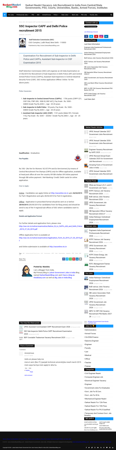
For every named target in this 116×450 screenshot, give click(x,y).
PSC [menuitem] (33, 15)
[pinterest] (96, 36)
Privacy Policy (23, 439)
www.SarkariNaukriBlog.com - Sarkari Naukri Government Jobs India (92, 442)
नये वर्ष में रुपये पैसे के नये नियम (90, 422)
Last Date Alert (92, 323)
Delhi (56, 253)
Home (20, 22)
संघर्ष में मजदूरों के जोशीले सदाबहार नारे (104, 423)
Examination (62, 253)
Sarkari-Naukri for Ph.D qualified (97, 410)
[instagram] (101, 36)
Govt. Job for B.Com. (93, 391)
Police (76, 253)
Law (86, 352)
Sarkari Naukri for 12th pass (96, 402)
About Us (9, 439)
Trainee (88, 366)
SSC (24, 22)
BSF (24, 253)
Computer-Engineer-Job (94, 377)
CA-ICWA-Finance (91, 337)
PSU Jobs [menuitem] (84, 15)
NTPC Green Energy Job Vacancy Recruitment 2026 (94, 94)
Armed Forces (90, 333)
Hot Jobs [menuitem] (11, 15)
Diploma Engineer (92, 341)
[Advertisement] (10, 49)
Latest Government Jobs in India (62, 272)
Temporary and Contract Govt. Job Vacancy (97, 414)
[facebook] (86, 36)
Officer (87, 359)
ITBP (73, 253)
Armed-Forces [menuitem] (46, 15)
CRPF (52, 253)
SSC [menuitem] (38, 15)
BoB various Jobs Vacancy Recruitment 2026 (98, 58)
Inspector (68, 253)
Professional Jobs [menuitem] (22, 15)
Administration (90, 330)
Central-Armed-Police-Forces (33, 253)
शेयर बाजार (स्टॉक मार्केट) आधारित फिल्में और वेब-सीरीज (105, 428)
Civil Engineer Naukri (93, 373)
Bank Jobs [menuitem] (75, 15)
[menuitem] (5, 15)
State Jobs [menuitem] (64, 15)
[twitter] (91, 36)
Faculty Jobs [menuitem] (94, 15)
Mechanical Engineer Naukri (95, 399)
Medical (88, 355)
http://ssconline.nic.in (59, 193)
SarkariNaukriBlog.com (49, 275)
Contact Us (49, 439)
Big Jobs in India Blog (63, 278)
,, (84, 158)
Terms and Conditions (34, 439)
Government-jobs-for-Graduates (97, 388)
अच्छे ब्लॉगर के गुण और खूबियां (90, 428)
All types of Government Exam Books (98, 321)
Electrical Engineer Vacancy (95, 381)
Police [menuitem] (55, 15)
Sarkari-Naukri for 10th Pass (96, 406)
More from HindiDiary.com (91, 430)
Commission (47, 253)
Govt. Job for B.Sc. (92, 395)
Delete (30, 368)
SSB (80, 253)
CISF (42, 253)
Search (43, 439)
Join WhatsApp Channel (91, 32)
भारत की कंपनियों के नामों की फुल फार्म (91, 425)
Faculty (88, 348)
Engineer (88, 344)
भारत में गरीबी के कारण (104, 425)
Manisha (22, 34)
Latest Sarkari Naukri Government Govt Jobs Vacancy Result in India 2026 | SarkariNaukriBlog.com (36, 447)
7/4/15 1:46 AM (29, 355)
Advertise (55, 439)
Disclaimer (16, 439)
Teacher (88, 362)
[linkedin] (106, 36)
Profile (60, 439)
